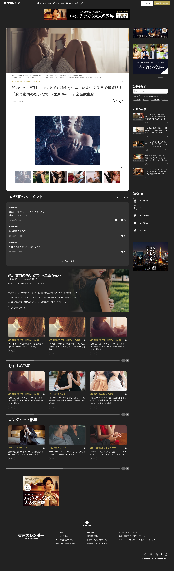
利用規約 (90, 532)
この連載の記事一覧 (17, 308)
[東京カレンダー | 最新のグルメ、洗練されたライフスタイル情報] (20, 3)
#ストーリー (155, 99)
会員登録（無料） (162, 3)
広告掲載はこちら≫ (162, 78)
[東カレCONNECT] (150, 59)
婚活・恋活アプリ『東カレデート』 (132, 536)
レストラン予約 (45, 3)
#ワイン (145, 99)
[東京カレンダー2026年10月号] (41, 491)
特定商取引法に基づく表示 (97, 543)
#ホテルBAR (153, 96)
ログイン (147, 3)
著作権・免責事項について (97, 539)
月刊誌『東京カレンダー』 (129, 532)
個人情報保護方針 (93, 536)
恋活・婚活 (59, 3)
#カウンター (166, 99)
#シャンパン (164, 96)
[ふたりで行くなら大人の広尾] (87, 14)
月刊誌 (70, 3)
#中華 (143, 96)
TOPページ (60, 532)
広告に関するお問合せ (64, 539)
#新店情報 (137, 99)
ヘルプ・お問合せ (62, 536)
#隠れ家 (136, 96)
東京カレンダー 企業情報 (65, 543)
